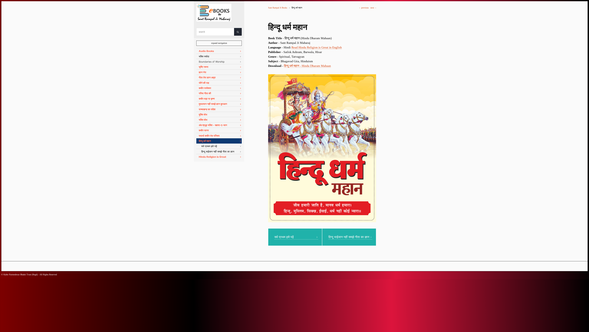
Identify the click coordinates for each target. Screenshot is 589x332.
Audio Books (206, 51)
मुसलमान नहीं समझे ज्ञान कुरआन (213, 103)
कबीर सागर (204, 130)
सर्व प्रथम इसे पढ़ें (284, 237)
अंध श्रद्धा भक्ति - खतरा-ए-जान (213, 125)
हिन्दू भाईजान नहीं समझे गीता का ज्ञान (348, 237)
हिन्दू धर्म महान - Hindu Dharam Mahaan (307, 65)
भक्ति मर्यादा (204, 56)
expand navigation (219, 43)
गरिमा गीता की (205, 93)
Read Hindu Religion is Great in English (316, 47)
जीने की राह (204, 82)
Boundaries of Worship (212, 61)
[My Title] (213, 18)
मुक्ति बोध (203, 114)
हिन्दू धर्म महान (205, 140)
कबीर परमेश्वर (205, 88)
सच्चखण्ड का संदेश (207, 109)
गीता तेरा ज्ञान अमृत (207, 77)
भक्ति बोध (203, 119)
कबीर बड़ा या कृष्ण (207, 98)
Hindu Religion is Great (212, 156)
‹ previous (364, 8)
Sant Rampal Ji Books (277, 8)
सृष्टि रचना (203, 66)
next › (373, 8)
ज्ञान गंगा (202, 72)
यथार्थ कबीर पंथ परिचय (209, 135)
